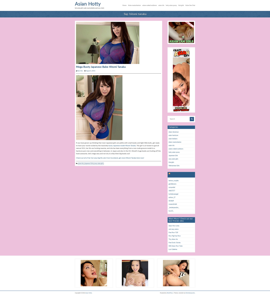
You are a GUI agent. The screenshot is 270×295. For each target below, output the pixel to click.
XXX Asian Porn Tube (175, 246)
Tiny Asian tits (173, 239)
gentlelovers (172, 184)
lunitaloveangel (173, 194)
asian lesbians (173, 139)
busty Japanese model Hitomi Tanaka (122, 146)
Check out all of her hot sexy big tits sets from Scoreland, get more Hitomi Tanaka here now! (110, 158)
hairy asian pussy (171, 5)
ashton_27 (172, 197)
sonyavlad (172, 187)
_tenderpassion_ (174, 207)
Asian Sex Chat (190, 5)
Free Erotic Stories (175, 242)
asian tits (161, 5)
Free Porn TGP (173, 232)
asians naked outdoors (149, 5)
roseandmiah (173, 204)
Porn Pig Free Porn (175, 236)
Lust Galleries (173, 249)
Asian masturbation (134, 5)
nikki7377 (172, 191)
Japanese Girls (89, 163)
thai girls (181, 5)
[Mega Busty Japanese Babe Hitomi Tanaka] (107, 43)
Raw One (80, 71)
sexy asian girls (98, 163)
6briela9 (171, 201)
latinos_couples (174, 180)
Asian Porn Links (174, 226)
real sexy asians (174, 229)
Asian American (174, 132)
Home (124, 5)
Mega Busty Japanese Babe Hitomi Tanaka (101, 67)
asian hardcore (173, 135)
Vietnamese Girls (174, 165)
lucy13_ (171, 211)
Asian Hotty (88, 4)
